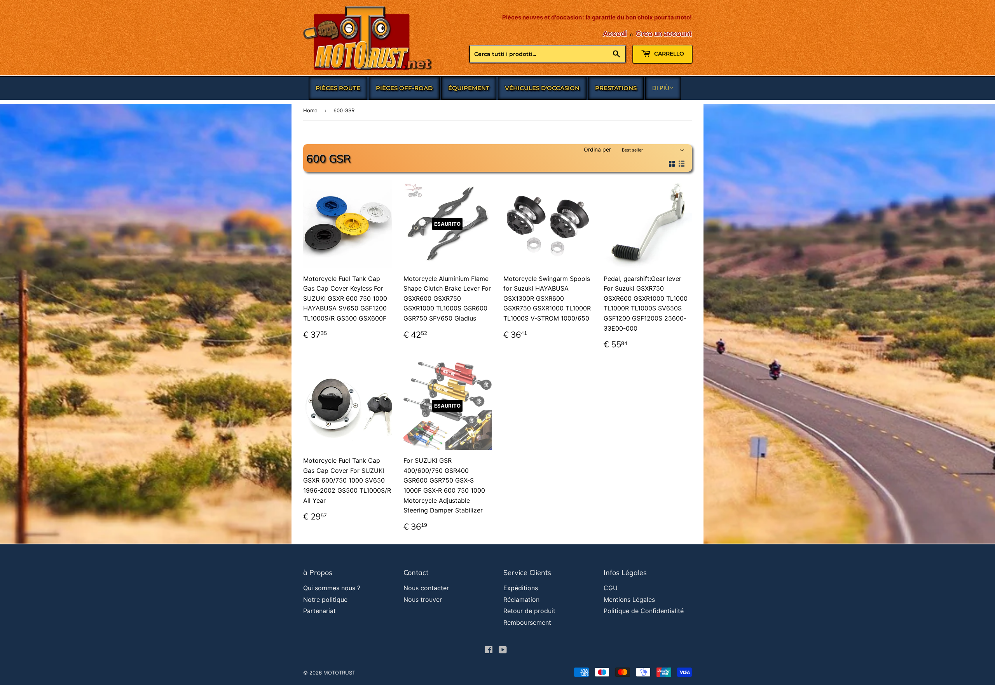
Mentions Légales (629, 599)
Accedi (615, 34)
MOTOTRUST (339, 672)
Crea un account (664, 34)
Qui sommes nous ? (331, 588)
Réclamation (521, 599)
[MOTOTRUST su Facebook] (489, 650)
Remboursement (527, 622)
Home (310, 110)
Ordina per (597, 149)
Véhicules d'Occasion (542, 88)
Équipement (468, 88)
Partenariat (319, 611)
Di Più (660, 88)
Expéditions (520, 588)
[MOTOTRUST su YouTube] (503, 650)
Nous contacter (426, 588)
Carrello (668, 53)
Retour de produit (529, 611)
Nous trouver (422, 599)
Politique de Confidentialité (644, 611)
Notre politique (325, 599)
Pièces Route (338, 88)
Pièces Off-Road (404, 88)
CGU (611, 588)
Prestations (616, 88)
